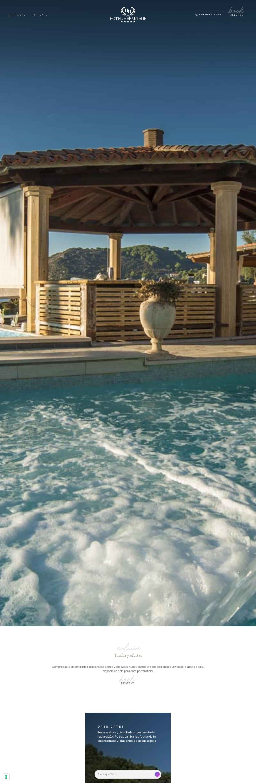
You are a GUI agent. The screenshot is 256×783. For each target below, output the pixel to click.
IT (34, 14)
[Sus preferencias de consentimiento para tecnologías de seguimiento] (6, 777)
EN (42, 14)
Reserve (128, 683)
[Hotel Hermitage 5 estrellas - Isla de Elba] (128, 14)
